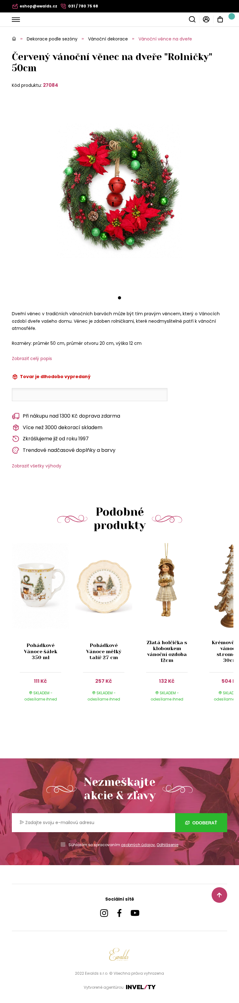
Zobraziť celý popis (32, 358)
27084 (50, 85)
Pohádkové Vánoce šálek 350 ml (40, 651)
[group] (43, 628)
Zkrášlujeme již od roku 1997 (56, 438)
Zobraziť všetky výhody (36, 466)
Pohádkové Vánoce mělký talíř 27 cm (103, 651)
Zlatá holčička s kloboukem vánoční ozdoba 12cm (167, 651)
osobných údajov (138, 844)
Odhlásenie (167, 844)
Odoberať (204, 822)
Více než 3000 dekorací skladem (62, 427)
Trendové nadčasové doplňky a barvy (69, 450)
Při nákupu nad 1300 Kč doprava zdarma (71, 415)
